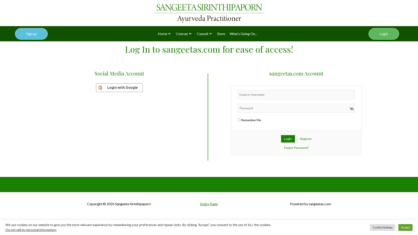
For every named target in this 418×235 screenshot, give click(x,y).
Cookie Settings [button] (382, 227)
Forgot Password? (296, 147)
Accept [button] (405, 227)
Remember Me (251, 120)
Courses (182, 34)
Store (221, 34)
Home (162, 34)
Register (306, 139)
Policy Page (209, 204)
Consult (202, 34)
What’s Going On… (243, 34)
